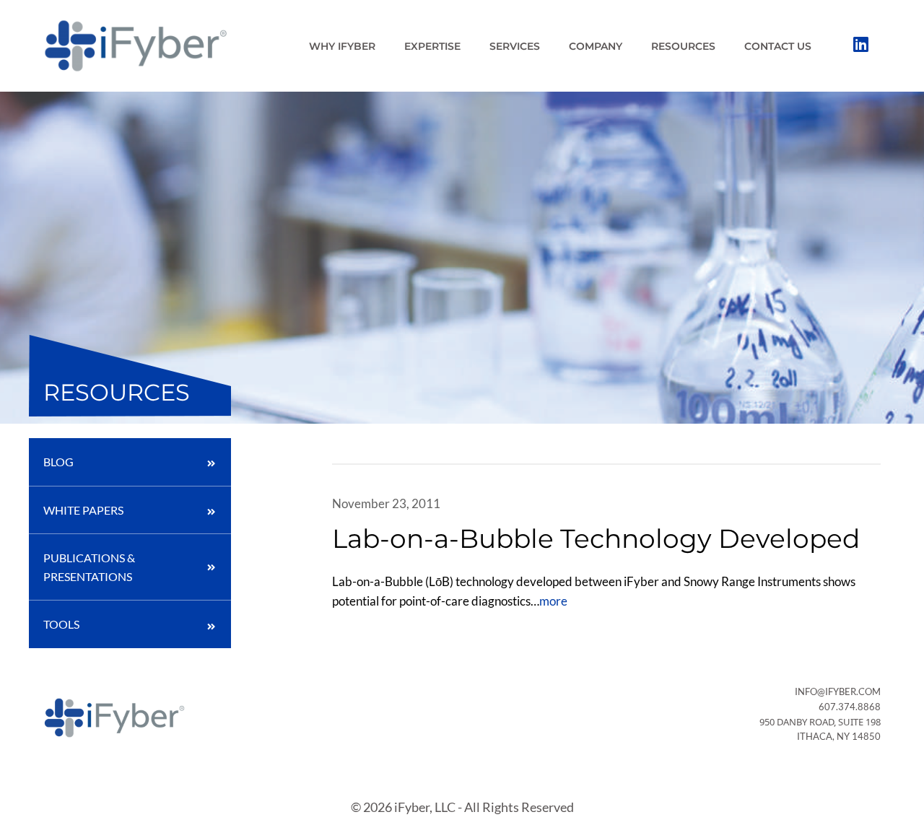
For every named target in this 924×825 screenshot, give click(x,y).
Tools (61, 624)
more (553, 600)
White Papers (83, 510)
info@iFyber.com (838, 691)
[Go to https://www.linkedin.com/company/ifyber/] (860, 45)
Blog (58, 461)
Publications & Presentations (89, 567)
